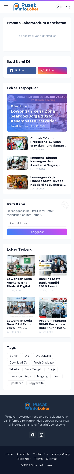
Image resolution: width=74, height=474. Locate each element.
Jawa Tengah (33, 369)
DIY (26, 355)
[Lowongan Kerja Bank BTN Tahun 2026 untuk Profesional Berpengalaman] (21, 307)
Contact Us (40, 454)
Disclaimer (24, 459)
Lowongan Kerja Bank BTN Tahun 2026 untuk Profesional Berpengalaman (19, 324)
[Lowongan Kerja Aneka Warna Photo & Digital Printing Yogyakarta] (21, 265)
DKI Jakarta (43, 355)
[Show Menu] (6, 7)
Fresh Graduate (43, 362)
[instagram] (41, 434)
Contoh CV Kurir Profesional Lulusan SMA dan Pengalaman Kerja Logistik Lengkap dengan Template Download (48, 141)
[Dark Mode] (59, 7)
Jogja (51, 369)
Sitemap (51, 459)
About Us (23, 454)
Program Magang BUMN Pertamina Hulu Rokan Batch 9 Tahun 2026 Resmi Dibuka (52, 324)
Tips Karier (16, 383)
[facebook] (32, 434)
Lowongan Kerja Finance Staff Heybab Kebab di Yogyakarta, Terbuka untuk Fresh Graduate (47, 181)
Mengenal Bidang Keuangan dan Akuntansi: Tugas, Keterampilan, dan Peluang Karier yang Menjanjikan (45, 161)
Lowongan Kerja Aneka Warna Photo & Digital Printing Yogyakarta (19, 282)
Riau (57, 376)
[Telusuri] (68, 7)
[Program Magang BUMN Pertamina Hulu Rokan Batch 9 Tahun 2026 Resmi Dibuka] (53, 307)
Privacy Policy (60, 454)
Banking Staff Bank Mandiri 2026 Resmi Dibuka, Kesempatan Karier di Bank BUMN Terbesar (51, 282)
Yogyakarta (36, 383)
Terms (38, 459)
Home (8, 454)
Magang (42, 376)
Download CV (18, 362)
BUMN (13, 355)
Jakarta (14, 369)
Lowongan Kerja (20, 376)
